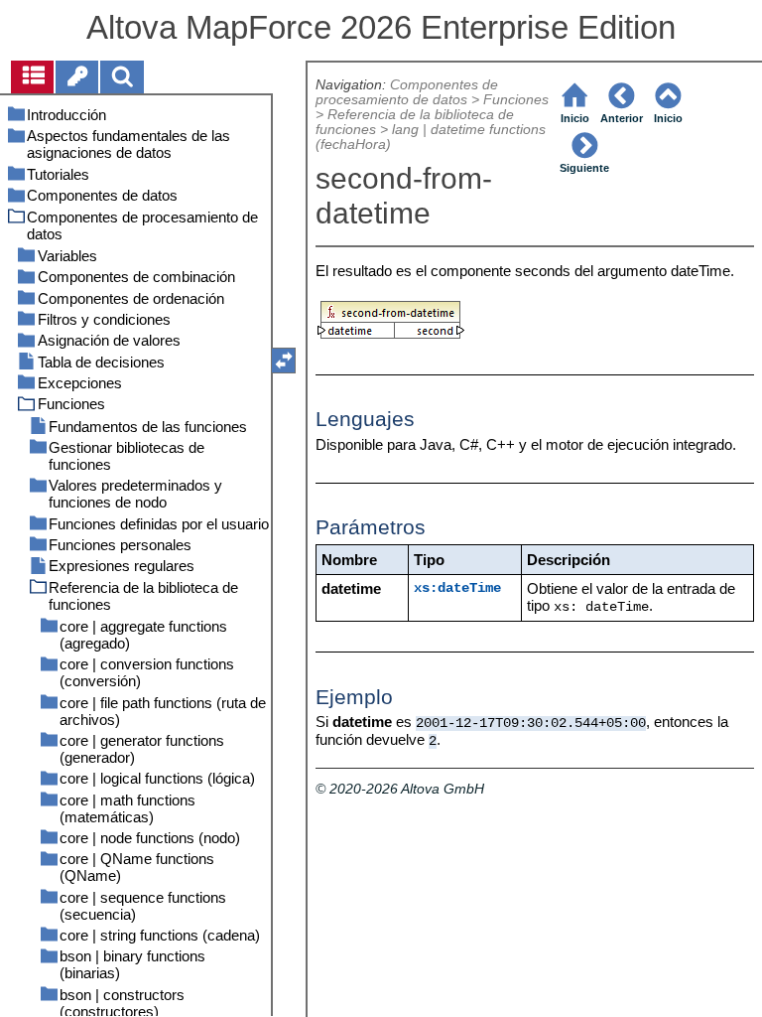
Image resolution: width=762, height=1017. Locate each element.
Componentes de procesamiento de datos (407, 92)
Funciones (516, 99)
